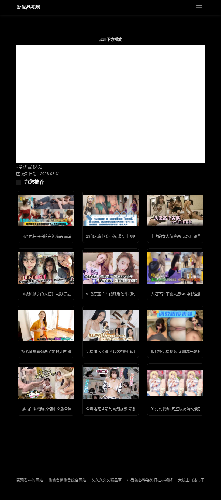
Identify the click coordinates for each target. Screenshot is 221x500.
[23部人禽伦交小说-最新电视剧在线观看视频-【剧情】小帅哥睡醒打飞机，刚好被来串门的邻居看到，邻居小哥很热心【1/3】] (111, 210)
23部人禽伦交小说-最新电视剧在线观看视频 (123, 236)
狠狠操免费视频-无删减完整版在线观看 (183, 351)
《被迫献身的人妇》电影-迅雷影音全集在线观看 (61, 294)
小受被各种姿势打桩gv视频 (140, 480)
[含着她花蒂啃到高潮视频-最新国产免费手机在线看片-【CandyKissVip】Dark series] (111, 383)
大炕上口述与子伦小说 (187, 480)
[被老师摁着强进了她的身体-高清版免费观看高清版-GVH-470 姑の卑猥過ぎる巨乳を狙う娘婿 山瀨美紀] (46, 325)
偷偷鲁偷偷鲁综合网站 (57, 480)
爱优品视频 (28, 7)
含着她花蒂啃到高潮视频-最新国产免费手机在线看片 (130, 409)
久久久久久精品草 (96, 480)
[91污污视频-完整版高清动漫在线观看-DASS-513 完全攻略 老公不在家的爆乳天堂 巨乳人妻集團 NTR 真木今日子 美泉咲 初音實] (175, 383)
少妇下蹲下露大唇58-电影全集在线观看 (184, 294)
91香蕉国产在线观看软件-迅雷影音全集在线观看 (126, 294)
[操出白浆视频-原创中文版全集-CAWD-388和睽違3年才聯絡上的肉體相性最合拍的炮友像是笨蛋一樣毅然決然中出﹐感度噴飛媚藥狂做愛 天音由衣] (46, 383)
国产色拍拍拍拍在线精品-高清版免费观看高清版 (61, 236)
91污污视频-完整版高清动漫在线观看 (182, 409)
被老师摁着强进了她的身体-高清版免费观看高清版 (63, 351)
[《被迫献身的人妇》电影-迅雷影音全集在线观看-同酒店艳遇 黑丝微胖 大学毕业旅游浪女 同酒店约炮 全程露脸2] (46, 268)
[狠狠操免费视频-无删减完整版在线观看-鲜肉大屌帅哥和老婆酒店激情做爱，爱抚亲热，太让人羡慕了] (175, 325)
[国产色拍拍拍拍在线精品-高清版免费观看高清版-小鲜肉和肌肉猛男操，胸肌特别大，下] (46, 210)
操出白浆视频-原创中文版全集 (46, 409)
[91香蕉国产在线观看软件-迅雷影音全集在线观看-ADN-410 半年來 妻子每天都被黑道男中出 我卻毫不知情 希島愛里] (111, 268)
